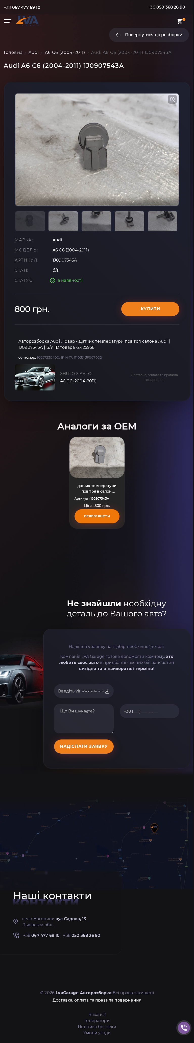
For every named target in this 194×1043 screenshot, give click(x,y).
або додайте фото (93, 691)
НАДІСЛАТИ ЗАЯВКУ (84, 746)
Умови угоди (97, 1032)
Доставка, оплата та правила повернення (154, 377)
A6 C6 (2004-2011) (78, 381)
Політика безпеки (97, 1026)
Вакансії (97, 1014)
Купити (150, 309)
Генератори (97, 1020)
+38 (22, 7)
